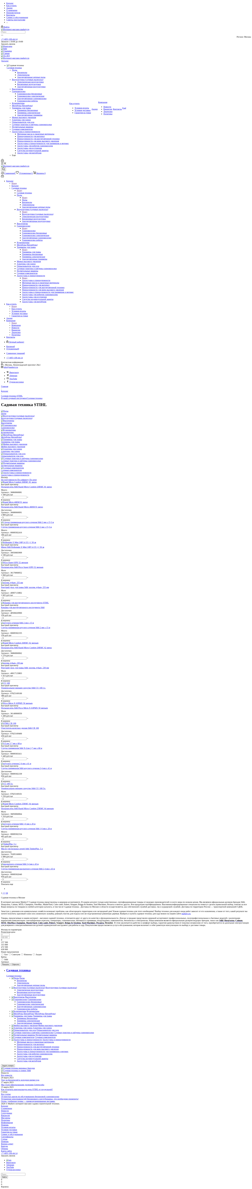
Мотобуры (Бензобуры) (11, 437)
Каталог (15, 186)
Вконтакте (14, 372)
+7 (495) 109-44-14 (9, 39)
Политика (5, 1120)
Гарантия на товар (9, 1132)
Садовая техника (24, 193)
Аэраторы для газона (10, 451)
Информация (7, 1122)
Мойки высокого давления (13, 446)
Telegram (13, 376)
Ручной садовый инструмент (14, 398)
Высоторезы (6, 423)
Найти (4, 1177)
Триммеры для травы (31, 252)
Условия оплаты (8, 1127)
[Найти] (2, 35)
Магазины (5, 1118)
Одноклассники (16, 382)
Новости (5, 1111)
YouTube (13, 379)
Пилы (24, 200)
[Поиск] (3, 169)
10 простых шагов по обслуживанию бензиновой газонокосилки (30, 1096)
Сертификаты (7, 1137)
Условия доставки (9, 1130)
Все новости (6, 1075)
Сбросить (15, 964)
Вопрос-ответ (7, 1144)
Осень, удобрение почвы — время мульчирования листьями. (28, 1101)
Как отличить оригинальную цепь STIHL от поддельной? (27, 1089)
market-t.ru (186, 914)
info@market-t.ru (11, 367)
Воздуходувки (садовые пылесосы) (37, 214)
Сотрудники (6, 1113)
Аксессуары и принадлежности (36, 280)
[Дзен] (8, 1160)
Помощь (5, 1125)
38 (7, 893)
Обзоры (4, 1148)
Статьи (4, 1139)
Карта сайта (6, 1151)
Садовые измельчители (11, 470)
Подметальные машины (11, 465)
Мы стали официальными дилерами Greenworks (22, 1085)
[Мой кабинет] (2, 161)
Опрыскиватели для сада (12, 456)
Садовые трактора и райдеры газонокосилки (21, 461)
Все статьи (6, 1094)
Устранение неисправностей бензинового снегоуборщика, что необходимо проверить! (39, 1099)
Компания (16, 325)
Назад (14, 183)
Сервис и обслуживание (12, 1134)
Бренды (4, 1146)
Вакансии (5, 1115)
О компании (6, 1108)
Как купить (17, 309)
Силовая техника (34, 398)
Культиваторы (7, 432)
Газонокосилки (29, 231)
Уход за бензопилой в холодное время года (20, 1080)
